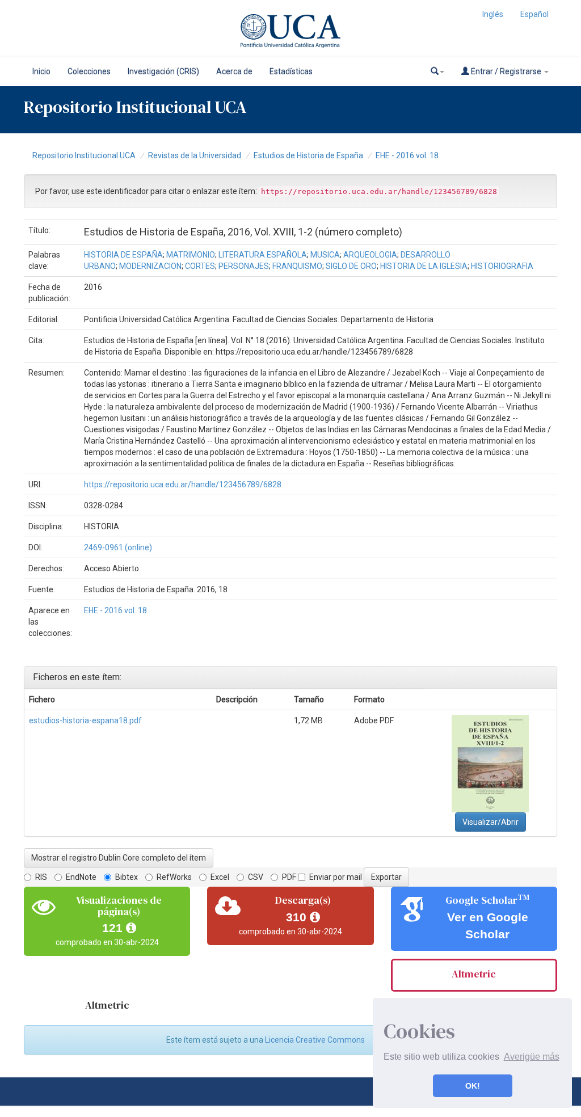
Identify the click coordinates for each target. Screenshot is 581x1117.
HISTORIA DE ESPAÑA (123, 254)
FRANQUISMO (297, 266)
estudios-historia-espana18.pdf (85, 720)
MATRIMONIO (190, 254)
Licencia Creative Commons (315, 1039)
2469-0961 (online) (118, 547)
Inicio (41, 71)
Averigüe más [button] (531, 1056)
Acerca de (234, 71)
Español (534, 14)
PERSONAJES (243, 266)
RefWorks (174, 877)
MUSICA (325, 254)
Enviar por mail (335, 877)
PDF (289, 877)
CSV (255, 877)
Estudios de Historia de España (308, 155)
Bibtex (126, 877)
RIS (41, 877)
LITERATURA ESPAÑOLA (262, 254)
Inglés (492, 14)
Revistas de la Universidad (194, 155)
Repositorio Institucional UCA (84, 155)
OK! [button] (472, 1085)
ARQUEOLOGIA (370, 254)
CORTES (200, 266)
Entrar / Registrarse (506, 71)
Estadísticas (291, 71)
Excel (219, 877)
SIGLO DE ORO (351, 266)
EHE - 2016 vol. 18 (407, 155)
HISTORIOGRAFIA (502, 266)
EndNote (81, 877)
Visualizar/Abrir (490, 822)
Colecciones (89, 71)
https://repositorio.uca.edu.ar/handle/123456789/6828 (182, 484)
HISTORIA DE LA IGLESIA (424, 266)
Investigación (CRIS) (163, 71)
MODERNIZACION (150, 266)
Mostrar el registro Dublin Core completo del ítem (118, 857)
